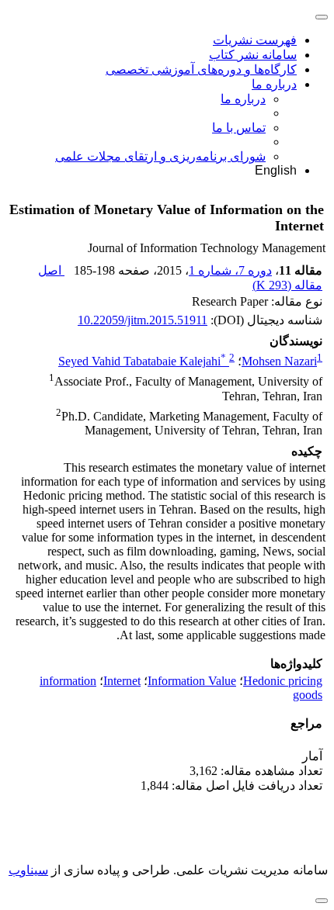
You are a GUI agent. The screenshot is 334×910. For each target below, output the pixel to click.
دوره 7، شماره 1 (230, 270)
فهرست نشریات (255, 40)
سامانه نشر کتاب (253, 54)
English (276, 170)
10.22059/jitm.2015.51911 (142, 320)
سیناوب (28, 870)
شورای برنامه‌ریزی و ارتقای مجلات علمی (160, 156)
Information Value (192, 680)
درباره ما (274, 84)
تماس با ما (239, 127)
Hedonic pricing (282, 680)
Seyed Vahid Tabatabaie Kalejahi (142, 361)
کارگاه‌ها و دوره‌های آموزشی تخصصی (201, 69)
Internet (122, 680)
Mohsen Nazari (279, 361)
